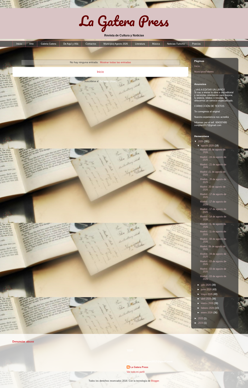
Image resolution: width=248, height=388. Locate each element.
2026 (201, 141)
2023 (201, 323)
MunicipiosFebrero (204, 71)
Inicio (19, 43)
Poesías (196, 43)
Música (156, 43)
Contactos (91, 43)
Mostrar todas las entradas (115, 62)
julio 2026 (206, 284)
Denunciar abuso (23, 341)
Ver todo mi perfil (136, 372)
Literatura (140, 43)
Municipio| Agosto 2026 (115, 43)
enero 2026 (207, 312)
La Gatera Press (124, 21)
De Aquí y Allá (70, 43)
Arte (31, 43)
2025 (201, 318)
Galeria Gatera (48, 43)
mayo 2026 (207, 294)
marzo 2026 (207, 303)
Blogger (155, 380)
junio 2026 (206, 289)
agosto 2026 (208, 145)
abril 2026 (206, 298)
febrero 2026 (208, 308)
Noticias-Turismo (176, 43)
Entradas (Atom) (108, 81)
